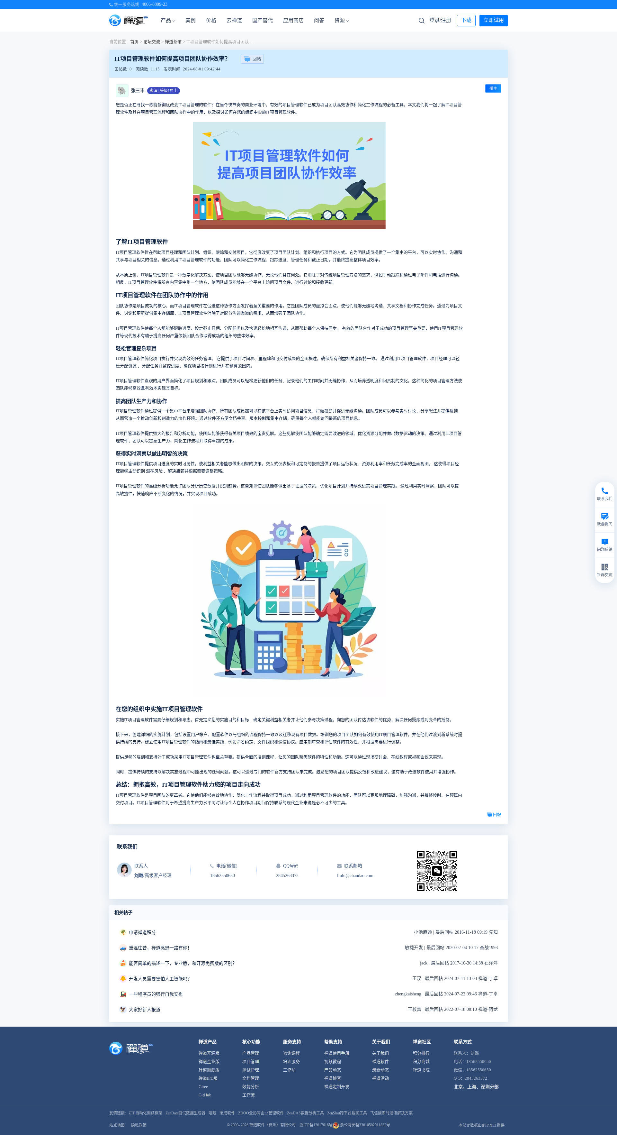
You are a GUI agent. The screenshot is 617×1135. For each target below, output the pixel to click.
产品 (166, 20)
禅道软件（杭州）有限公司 (272, 1125)
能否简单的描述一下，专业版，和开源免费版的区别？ (183, 963)
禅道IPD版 (208, 1078)
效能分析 (250, 1086)
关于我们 (380, 1053)
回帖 (257, 58)
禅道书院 (421, 1069)
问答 (319, 20)
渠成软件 (227, 1113)
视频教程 (332, 1061)
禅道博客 (332, 1078)
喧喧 (212, 1113)
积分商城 (421, 1061)
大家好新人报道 (144, 1009)
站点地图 (117, 1125)
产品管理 (250, 1053)
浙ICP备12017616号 (316, 1125)
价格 (211, 20)
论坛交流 (151, 41)
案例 (190, 20)
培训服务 (291, 1061)
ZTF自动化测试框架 (145, 1113)
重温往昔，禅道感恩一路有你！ (160, 948)
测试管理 (250, 1069)
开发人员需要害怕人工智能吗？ (160, 978)
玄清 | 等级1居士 (163, 90)
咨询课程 (291, 1053)
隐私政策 (139, 1125)
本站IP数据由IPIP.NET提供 (482, 1125)
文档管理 (250, 1078)
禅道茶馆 (173, 41)
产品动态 (332, 1069)
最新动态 (380, 1069)
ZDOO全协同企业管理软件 (261, 1113)
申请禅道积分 (142, 932)
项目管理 (250, 1061)
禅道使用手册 (336, 1053)
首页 (134, 41)
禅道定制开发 (336, 1086)
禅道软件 (380, 1061)
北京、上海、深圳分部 (476, 1087)
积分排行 (421, 1053)
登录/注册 (440, 20)
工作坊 (289, 1069)
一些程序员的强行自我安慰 (156, 994)
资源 (340, 20)
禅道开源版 (209, 1053)
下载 (466, 20)
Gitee (203, 1086)
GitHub (205, 1095)
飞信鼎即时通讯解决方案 (391, 1113)
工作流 (248, 1095)
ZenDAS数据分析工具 (305, 1113)
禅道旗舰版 (209, 1069)
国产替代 (262, 20)
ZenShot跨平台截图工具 (347, 1113)
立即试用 (493, 20)
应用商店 (293, 20)
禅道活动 (380, 1078)
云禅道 (234, 20)
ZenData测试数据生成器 (185, 1113)
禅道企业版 (209, 1061)
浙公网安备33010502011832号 (364, 1125)
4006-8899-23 (154, 4)
